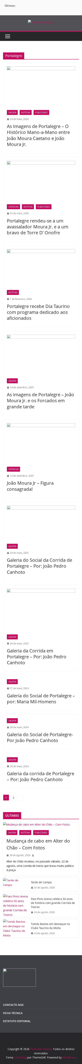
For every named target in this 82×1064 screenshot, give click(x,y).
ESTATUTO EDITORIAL (17, 1021)
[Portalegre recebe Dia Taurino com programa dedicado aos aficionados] (41, 269)
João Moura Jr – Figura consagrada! (30, 486)
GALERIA (12, 112)
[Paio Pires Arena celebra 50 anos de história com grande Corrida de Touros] (15, 905)
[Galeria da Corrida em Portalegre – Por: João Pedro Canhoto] (41, 611)
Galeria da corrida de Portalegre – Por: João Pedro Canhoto (40, 776)
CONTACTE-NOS (13, 1005)
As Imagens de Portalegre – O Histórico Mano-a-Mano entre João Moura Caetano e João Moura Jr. (38, 135)
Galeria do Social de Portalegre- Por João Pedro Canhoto (40, 737)
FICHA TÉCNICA (13, 1013)
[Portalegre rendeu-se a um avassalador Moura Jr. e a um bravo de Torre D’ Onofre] (41, 182)
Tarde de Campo (41, 882)
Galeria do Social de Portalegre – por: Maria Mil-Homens (41, 698)
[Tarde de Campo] (15, 885)
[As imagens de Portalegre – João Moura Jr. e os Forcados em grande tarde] (41, 356)
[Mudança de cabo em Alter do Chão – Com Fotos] (41, 824)
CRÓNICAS (13, 206)
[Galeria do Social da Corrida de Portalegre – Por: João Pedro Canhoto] (41, 525)
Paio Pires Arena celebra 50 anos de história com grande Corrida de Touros (53, 903)
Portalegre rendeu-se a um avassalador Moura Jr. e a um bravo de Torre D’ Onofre (37, 226)
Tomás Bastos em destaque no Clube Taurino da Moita (50, 926)
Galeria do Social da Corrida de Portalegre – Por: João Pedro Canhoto (39, 566)
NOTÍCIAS (25, 112)
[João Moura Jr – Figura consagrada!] (41, 445)
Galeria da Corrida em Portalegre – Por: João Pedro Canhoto (36, 656)
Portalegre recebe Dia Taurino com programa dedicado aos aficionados (38, 312)
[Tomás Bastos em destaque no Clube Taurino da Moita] (15, 928)
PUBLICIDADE (41, 112)
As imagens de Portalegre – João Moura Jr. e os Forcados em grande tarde (40, 400)
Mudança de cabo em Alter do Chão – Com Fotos (38, 844)
